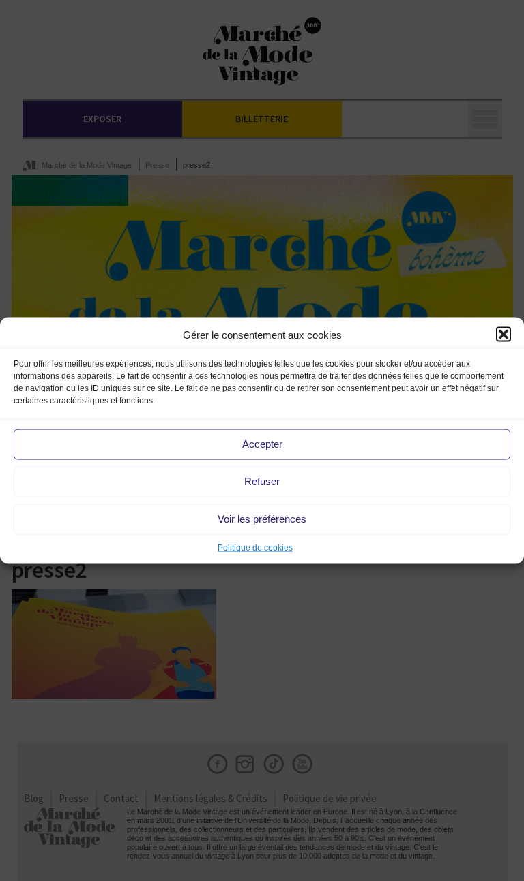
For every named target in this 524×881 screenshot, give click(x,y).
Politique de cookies (255, 547)
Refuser (262, 481)
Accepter (262, 444)
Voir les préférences (262, 519)
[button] (503, 334)
